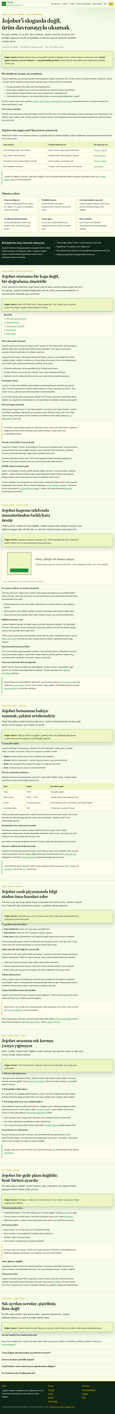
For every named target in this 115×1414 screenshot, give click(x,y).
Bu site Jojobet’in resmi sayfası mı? (19, 1335)
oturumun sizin (70, 854)
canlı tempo (68, 101)
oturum (35, 101)
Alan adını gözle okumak (16, 318)
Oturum (65, 4)
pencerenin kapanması (36, 1113)
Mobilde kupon (49, 200)
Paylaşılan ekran (12, 322)
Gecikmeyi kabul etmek (15, 219)
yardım (50, 1022)
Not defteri (55, 4)
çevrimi (65, 1213)
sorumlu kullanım (10, 688)
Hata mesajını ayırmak (15, 326)
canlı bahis (8, 869)
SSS (105, 4)
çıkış (48, 1285)
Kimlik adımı (11, 334)
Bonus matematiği (83, 4)
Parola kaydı (11, 330)
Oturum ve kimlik (100, 150)
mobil (41, 101)
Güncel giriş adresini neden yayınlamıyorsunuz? (26, 1352)
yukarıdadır (8, 1153)
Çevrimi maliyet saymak (91, 200)
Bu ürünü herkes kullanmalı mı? (18, 1373)
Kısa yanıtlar (85, 219)
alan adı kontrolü (33, 1022)
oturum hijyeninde (36, 1081)
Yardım (85, 1394)
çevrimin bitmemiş (43, 1109)
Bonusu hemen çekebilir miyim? (18, 1359)
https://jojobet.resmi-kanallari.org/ (62, 1407)
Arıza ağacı (47, 219)
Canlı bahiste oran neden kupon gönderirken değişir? (28, 1366)
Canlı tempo (97, 4)
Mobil (72, 4)
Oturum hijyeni (11, 200)
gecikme (68, 488)
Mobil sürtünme (100, 156)
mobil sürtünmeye (26, 488)
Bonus (50, 1397)
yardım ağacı (19, 685)
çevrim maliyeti (66, 682)
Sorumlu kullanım (89, 1390)
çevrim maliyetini (53, 485)
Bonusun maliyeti (100, 161)
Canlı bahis (52, 1401)
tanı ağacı (57, 1282)
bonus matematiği (52, 101)
